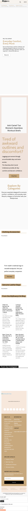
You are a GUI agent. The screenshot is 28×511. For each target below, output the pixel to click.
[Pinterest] (11, 409)
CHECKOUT (3, 510)
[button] (20, 2)
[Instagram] (8, 409)
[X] (17, 409)
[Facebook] (5, 409)
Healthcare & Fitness (11, 464)
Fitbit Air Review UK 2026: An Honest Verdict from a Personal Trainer (7, 308)
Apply (2, 501)
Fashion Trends (10, 459)
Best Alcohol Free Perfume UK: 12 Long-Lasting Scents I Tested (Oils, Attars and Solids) (20, 339)
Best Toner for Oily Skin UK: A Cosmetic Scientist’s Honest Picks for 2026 (7, 338)
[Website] (20, 409)
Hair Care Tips (9, 462)
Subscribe (14, 482)
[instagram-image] (4, 374)
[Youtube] (23, 409)
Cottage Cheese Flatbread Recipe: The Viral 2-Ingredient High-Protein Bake (20, 310)
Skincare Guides (10, 467)
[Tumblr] (14, 409)
